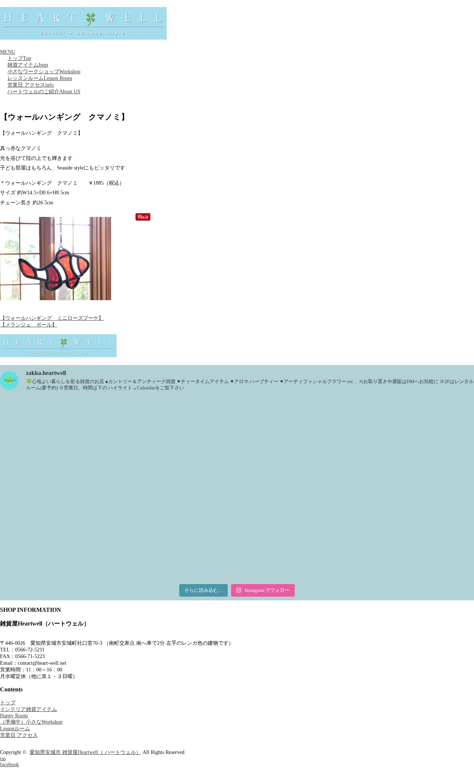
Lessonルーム (15, 728)
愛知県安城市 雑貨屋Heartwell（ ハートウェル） (85, 752)
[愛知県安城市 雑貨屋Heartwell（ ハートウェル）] (83, 36)
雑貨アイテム (27, 65)
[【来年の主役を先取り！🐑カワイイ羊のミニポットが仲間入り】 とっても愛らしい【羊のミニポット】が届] (396, 534)
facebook (9, 764)
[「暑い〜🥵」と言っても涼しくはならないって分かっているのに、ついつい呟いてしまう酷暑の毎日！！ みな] (78, 534)
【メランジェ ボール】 (28, 325)
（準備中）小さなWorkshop (31, 722)
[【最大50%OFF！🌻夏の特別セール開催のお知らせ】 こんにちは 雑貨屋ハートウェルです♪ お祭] (396, 443)
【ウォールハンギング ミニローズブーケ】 (52, 318)
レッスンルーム (39, 78)
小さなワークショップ (43, 71)
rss (3, 758)
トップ (19, 58)
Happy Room (14, 715)
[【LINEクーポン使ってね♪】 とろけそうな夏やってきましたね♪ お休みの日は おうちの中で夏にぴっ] (237, 534)
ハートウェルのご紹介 (43, 91)
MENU (7, 52)
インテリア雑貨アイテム (28, 709)
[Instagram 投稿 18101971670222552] (78, 443)
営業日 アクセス (30, 85)
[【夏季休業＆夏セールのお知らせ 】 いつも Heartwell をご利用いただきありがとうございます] (237, 443)
